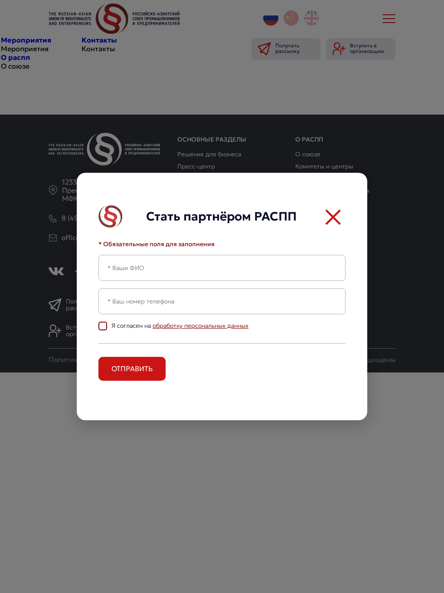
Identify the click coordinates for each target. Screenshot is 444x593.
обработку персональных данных (200, 325)
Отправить (132, 368)
